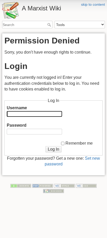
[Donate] (20, 185)
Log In (53, 149)
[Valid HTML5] (64, 185)
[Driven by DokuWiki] (53, 191)
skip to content (93, 4)
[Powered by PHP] (42, 185)
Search (49, 25)
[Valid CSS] (86, 185)
